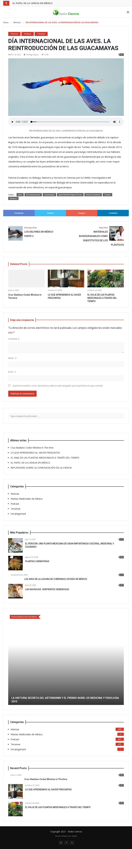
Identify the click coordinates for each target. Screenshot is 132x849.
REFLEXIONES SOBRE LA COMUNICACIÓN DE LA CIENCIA (41, 467)
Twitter (50, 213)
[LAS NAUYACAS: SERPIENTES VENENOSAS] (15, 591)
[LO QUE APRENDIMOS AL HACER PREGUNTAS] (15, 769)
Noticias (17, 22)
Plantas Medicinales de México (27, 498)
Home (6, 22)
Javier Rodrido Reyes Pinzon (70, 195)
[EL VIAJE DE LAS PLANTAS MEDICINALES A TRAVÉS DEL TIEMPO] (15, 786)
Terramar (41, 34)
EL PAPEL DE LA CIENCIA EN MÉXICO (32, 3)
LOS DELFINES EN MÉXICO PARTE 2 (38, 232)
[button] (10, 647)
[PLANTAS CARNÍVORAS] (15, 563)
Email (10, 372)
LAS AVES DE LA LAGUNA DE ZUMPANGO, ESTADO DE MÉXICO (55, 579)
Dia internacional (33, 195)
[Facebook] (66, 820)
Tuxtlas (107, 195)
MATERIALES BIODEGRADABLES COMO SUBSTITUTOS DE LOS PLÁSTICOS (101, 236)
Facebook (18, 213)
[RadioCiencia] (66, 12)
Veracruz (13, 198)
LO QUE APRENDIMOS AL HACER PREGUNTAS (35, 452)
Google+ (82, 213)
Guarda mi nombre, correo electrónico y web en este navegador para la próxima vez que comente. (58, 385)
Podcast (27, 34)
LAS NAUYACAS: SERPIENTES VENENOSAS (47, 589)
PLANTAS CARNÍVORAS (37, 561)
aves (20, 195)
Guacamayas (49, 195)
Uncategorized (18, 513)
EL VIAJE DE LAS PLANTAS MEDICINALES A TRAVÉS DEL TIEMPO (102, 298)
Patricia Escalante (93, 195)
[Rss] (72, 820)
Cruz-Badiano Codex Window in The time (32, 447)
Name (11, 358)
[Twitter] (60, 820)
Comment (12, 338)
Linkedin (113, 213)
